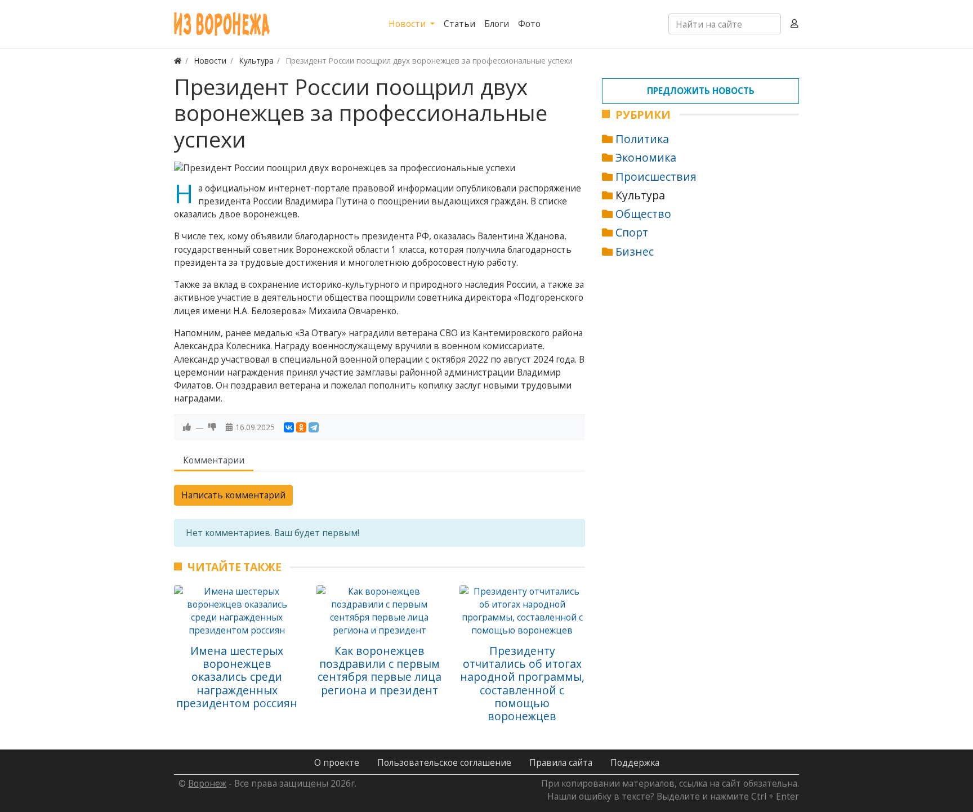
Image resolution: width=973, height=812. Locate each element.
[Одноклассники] (301, 427)
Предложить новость (701, 90)
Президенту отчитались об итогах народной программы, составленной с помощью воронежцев (522, 683)
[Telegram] (314, 427)
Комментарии (213, 460)
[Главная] (178, 60)
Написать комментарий (233, 495)
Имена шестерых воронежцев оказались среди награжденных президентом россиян (236, 677)
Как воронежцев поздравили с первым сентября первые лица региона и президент (379, 670)
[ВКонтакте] (289, 427)
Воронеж (207, 783)
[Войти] (794, 24)
